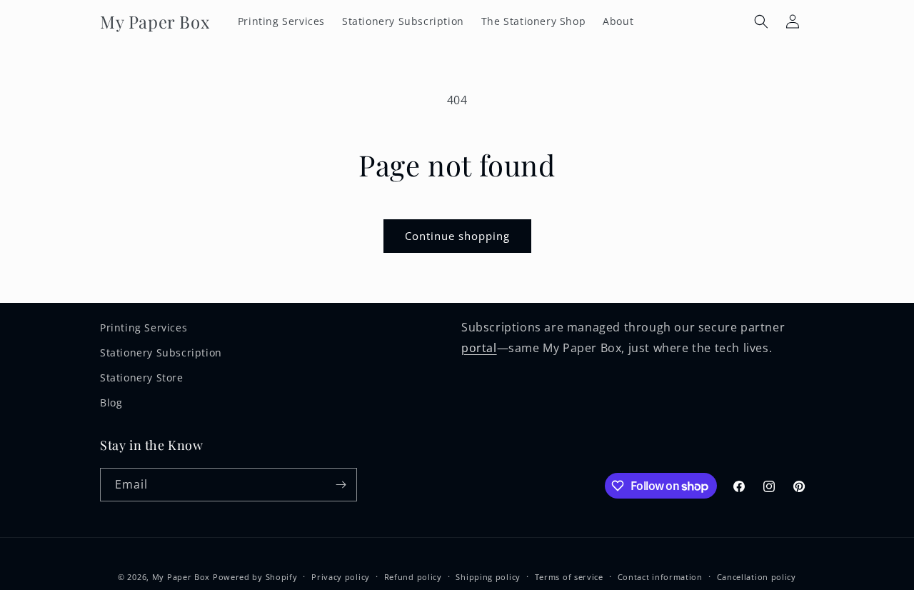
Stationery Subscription (161, 352)
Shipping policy (488, 576)
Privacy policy (340, 576)
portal (479, 348)
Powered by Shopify (255, 576)
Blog (111, 402)
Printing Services (143, 327)
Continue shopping (457, 236)
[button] (761, 21)
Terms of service (569, 576)
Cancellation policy (756, 576)
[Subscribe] (340, 484)
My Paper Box (181, 576)
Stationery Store (142, 377)
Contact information (660, 576)
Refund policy (413, 576)
